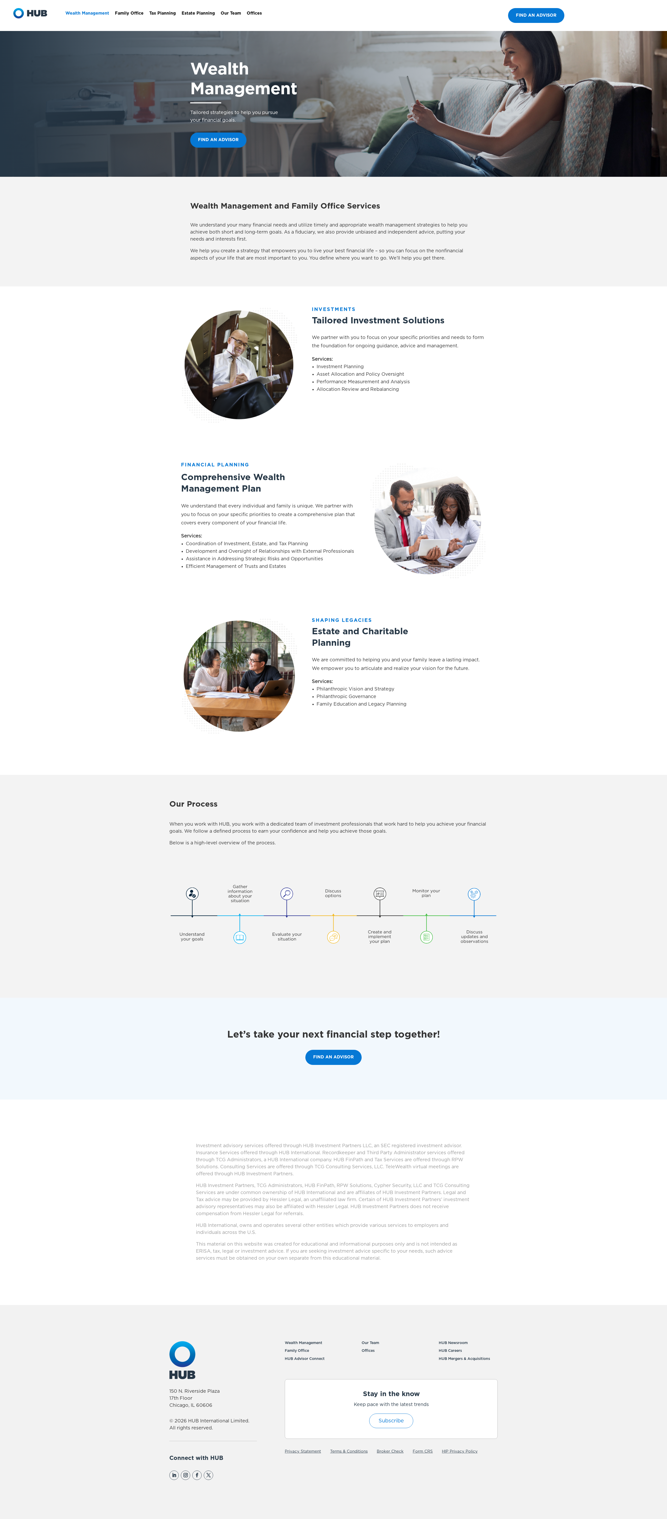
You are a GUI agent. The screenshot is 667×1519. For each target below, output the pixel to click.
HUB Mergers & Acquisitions (464, 1359)
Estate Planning (198, 13)
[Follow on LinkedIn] (174, 1475)
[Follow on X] (208, 1475)
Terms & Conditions (349, 1451)
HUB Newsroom (453, 1343)
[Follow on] (219, 1475)
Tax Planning (162, 13)
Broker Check (390, 1451)
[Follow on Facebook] (197, 1475)
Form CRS (423, 1451)
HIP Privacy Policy (460, 1451)
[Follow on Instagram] (185, 1475)
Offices (254, 13)
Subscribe (391, 1420)
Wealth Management (87, 13)
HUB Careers (450, 1351)
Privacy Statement (303, 1451)
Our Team (231, 13)
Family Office (129, 13)
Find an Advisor (536, 15)
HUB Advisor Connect (305, 1359)
